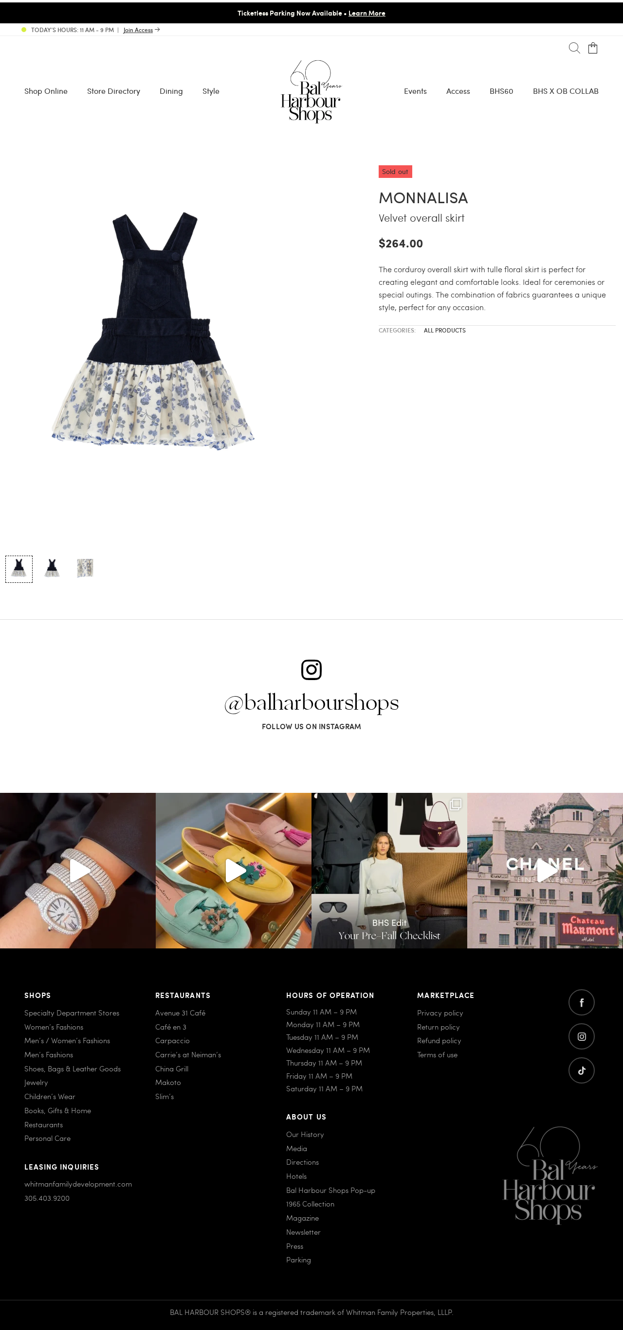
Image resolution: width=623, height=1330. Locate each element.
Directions (302, 1162)
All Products (445, 330)
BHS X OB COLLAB (566, 91)
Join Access (138, 29)
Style (211, 91)
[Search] (574, 48)
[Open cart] (593, 48)
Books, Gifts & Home (57, 1110)
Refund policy (439, 1040)
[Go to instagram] (581, 1036)
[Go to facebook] (581, 1002)
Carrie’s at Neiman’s (188, 1054)
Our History (305, 1134)
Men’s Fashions (48, 1054)
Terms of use (437, 1054)
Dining (171, 91)
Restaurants (43, 1124)
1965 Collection (310, 1203)
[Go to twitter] (581, 1070)
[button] (19, 569)
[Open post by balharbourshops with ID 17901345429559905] (234, 870)
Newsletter (303, 1232)
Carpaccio (172, 1040)
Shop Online (46, 91)
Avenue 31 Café (180, 1012)
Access (458, 91)
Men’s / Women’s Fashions (67, 1040)
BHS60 (501, 91)
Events (415, 91)
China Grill (171, 1068)
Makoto (168, 1082)
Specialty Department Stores (71, 1012)
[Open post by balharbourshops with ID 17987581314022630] (389, 870)
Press (294, 1246)
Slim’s (164, 1096)
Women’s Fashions (53, 1027)
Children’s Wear (49, 1096)
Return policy (438, 1027)
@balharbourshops (311, 703)
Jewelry (36, 1082)
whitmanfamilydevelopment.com (78, 1184)
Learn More (366, 13)
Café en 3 (170, 1027)
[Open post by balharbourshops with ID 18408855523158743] (545, 870)
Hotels (296, 1176)
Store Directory (113, 91)
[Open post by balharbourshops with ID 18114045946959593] (78, 870)
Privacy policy (440, 1012)
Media (296, 1148)
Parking (298, 1259)
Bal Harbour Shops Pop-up (330, 1190)
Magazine (302, 1218)
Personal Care (47, 1138)
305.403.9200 (47, 1198)
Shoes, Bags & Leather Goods (72, 1068)
